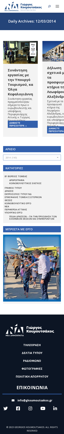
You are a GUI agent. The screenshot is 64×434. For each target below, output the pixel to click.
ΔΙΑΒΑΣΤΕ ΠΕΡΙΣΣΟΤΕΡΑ (16, 124)
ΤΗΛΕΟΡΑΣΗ (32, 345)
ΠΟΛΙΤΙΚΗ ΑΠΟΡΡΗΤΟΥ (32, 376)
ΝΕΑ (7, 206)
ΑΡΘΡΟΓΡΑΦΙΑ (16, 180)
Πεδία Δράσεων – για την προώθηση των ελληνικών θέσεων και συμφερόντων (33, 217)
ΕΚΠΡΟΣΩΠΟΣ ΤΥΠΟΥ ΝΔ (18, 194)
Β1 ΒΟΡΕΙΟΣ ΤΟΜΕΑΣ (16, 176)
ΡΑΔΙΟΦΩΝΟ (32, 361)
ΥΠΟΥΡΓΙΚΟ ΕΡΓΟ (13, 212)
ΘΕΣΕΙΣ (8, 200)
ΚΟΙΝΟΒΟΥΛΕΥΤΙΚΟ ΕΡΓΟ (18, 203)
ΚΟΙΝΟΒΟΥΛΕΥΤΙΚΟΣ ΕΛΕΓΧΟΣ (25, 183)
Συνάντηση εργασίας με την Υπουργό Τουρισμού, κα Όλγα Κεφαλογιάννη (20, 82)
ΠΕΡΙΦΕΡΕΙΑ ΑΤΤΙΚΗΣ (16, 209)
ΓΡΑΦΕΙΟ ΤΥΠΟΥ (13, 188)
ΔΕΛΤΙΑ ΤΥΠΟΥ (32, 353)
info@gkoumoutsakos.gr (35, 400)
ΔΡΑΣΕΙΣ (9, 191)
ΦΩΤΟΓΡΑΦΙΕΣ (32, 368)
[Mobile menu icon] (57, 6)
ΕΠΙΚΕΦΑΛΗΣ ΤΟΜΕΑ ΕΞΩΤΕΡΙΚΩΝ (23, 197)
